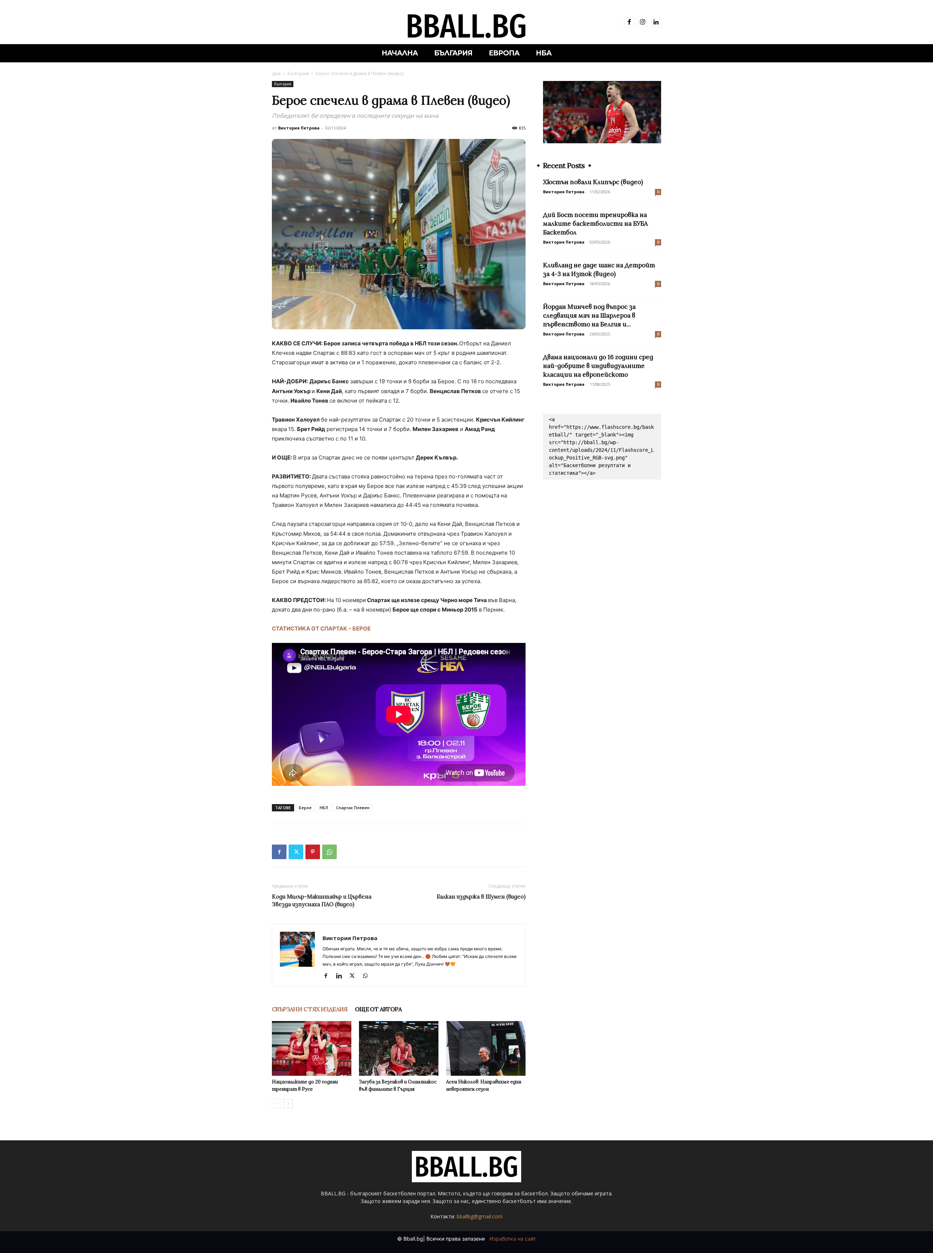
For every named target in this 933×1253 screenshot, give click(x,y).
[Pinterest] (312, 852)
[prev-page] (276, 1103)
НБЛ (324, 807)
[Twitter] (296, 852)
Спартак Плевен (353, 807)
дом (276, 73)
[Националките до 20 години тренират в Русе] (311, 1048)
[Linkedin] (656, 22)
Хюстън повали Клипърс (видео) (593, 182)
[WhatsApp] (329, 852)
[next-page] (288, 1103)
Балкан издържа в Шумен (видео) (481, 896)
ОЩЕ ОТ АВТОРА (378, 1009)
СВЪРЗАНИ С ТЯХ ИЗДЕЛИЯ (310, 1009)
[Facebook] (629, 22)
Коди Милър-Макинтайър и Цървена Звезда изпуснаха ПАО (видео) (321, 900)
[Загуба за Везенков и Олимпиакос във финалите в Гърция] (398, 1048)
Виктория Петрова (299, 128)
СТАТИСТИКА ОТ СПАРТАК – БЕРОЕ (321, 628)
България (298, 73)
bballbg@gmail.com (480, 1216)
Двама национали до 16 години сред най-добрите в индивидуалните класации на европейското (598, 366)
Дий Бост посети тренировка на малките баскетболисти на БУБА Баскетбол (595, 223)
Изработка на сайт (512, 1238)
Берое (305, 807)
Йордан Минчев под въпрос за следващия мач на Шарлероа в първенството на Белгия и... (589, 315)
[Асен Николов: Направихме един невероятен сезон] (486, 1048)
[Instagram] (643, 22)
